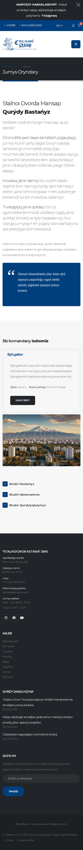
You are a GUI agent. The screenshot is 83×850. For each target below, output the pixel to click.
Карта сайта (26, 840)
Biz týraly (8, 646)
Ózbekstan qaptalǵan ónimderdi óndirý (30, 734)
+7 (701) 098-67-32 (14, 582)
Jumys (7, 671)
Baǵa (6, 661)
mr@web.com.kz (58, 824)
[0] (79, 25)
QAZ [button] (59, 25)
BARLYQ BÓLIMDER (31, 25)
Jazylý (13, 791)
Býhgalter (15, 355)
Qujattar (8, 651)
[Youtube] (21, 617)
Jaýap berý (23, 400)
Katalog (7, 656)
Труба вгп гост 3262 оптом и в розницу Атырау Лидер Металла (40, 834)
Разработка (22, 824)
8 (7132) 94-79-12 (12, 572)
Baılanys (8, 676)
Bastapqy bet (11, 66)
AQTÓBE (11, 25)
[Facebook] (13, 617)
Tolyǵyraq (49, 15)
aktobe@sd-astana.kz (16, 592)
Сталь (9, 840)
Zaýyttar (8, 666)
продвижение (40, 824)
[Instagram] (6, 617)
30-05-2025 (10, 709)
